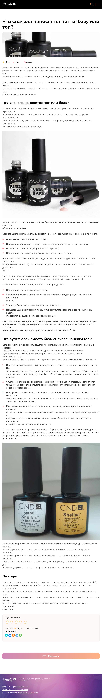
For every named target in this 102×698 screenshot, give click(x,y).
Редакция (34, 693)
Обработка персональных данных (15, 687)
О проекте (24, 693)
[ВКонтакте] (9, 635)
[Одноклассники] (13, 635)
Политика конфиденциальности (15, 690)
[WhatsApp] (20, 635)
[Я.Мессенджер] (6, 635)
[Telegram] (16, 635)
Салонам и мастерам (10, 693)
